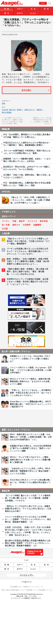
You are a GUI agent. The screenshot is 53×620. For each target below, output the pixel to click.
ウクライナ (32, 221)
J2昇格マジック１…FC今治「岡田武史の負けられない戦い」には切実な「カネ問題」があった (40, 120)
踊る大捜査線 (6, 112)
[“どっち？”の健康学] (26, 319)
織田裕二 (40, 110)
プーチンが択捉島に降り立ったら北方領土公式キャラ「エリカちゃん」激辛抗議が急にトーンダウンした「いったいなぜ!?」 (27, 251)
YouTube (5, 110)
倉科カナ (16, 225)
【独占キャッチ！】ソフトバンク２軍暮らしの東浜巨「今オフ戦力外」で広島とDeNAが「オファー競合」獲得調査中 (28, 241)
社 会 (33, 9)
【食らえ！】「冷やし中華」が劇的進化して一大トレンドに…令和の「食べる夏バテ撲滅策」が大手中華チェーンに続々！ (30, 200)
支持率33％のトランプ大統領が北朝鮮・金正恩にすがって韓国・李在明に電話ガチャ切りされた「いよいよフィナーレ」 (27, 281)
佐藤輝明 (37, 225)
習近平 (22, 221)
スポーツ (20, 9)
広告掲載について (45, 590)
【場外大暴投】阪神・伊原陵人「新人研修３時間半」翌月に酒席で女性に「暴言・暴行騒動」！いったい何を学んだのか (27, 271)
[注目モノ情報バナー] (26, 333)
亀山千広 (12, 110)
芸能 (3, 103)
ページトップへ (26, 575)
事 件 (6, 13)
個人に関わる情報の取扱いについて (14, 590)
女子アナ (20, 13)
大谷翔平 (27, 225)
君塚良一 (20, 110)
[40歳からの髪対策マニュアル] (26, 305)
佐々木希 (6, 225)
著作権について (32, 590)
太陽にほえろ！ (29, 110)
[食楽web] (26, 346)
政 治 (46, 9)
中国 (14, 221)
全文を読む (26, 90)
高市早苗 (44, 221)
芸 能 (6, 9)
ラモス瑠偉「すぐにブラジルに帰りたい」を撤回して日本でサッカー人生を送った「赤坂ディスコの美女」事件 (12, 120)
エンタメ (33, 13)
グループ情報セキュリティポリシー (30, 587)
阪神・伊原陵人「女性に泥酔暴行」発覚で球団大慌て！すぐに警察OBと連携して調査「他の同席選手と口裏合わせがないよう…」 (28, 261)
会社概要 (14, 587)
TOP (43, 3)
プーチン (6, 221)
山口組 (5, 228)
